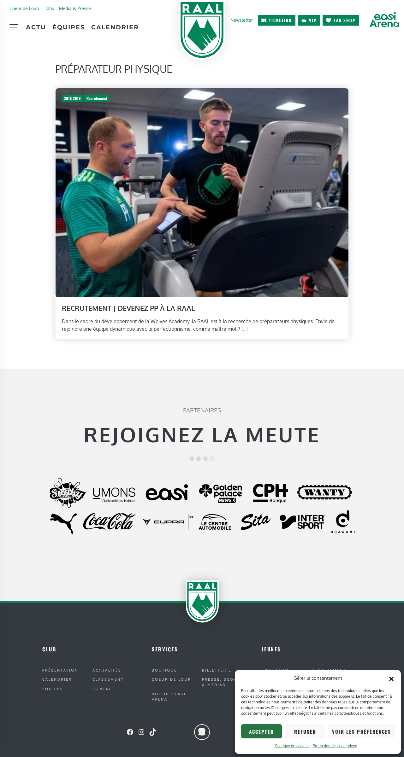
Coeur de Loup (24, 8)
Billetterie (216, 670)
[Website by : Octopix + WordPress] (202, 732)
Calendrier (115, 27)
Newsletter (241, 20)
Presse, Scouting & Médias (225, 682)
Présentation (60, 670)
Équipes (68, 27)
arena (384, 19)
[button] (391, 678)
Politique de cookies (292, 745)
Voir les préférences (361, 731)
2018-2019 (72, 98)
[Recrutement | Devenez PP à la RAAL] (202, 192)
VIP (313, 20)
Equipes (52, 688)
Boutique (164, 670)
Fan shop (344, 20)
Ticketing (280, 20)
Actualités (107, 670)
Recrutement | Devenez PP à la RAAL (128, 308)
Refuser (305, 731)
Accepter (261, 731)
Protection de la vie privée (335, 745)
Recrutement (96, 98)
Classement (108, 679)
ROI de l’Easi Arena (169, 696)
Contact (103, 688)
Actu (36, 27)
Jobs (49, 8)
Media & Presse (75, 8)
